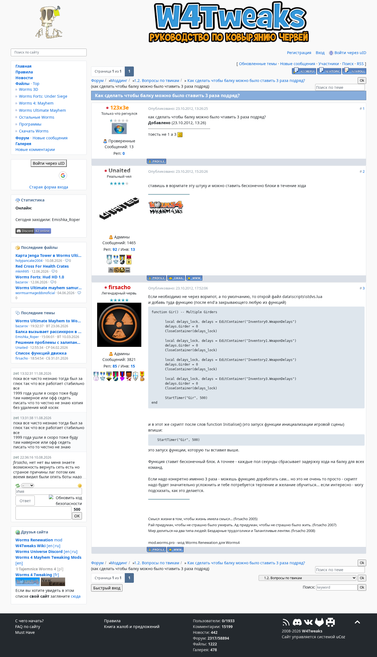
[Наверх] (357, 623)
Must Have (25, 632)
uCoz (340, 636)
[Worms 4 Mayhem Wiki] (27, 584)
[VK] (308, 623)
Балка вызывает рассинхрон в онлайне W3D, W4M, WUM (48, 331)
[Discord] (297, 623)
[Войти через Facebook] (44, 175)
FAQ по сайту (27, 626)
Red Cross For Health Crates (42, 266)
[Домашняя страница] (194, 278)
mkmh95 (22, 271)
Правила (24, 72)
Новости (24, 77)
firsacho (119, 287)
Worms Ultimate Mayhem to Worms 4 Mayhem (48, 320)
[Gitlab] (319, 623)
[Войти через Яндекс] (53, 175)
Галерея (23, 143)
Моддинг (118, 80)
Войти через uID (349, 52)
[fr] (37, 574)
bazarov (21, 282)
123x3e (119, 107)
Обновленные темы (258, 63)
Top (36, 83)
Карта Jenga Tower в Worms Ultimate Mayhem (48, 255)
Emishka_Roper (66, 219)
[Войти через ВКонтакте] (35, 175)
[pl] (41, 568)
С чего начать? (29, 620)
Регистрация (299, 52)
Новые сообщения (297, 63)
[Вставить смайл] (80, 485)
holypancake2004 (29, 260)
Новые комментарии (35, 149)
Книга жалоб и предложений (132, 626)
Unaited (119, 170)
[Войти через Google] (63, 175)
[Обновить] (17, 485)
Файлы (22, 83)
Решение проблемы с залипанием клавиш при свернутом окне (48, 342)
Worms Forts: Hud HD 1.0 (39, 277)
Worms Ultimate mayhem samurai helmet (48, 287)
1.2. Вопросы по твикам (156, 80)
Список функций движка (41, 353)
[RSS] (286, 623)
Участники (328, 63)
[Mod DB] (330, 623)
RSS (360, 63)
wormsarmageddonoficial (35, 293)
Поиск (348, 63)
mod (38, 539)
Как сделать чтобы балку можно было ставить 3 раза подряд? (246, 80)
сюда (76, 596)
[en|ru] (37, 545)
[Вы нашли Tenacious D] (18, 312)
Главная (23, 66)
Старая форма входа (48, 187)
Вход (320, 52)
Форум (97, 80)
